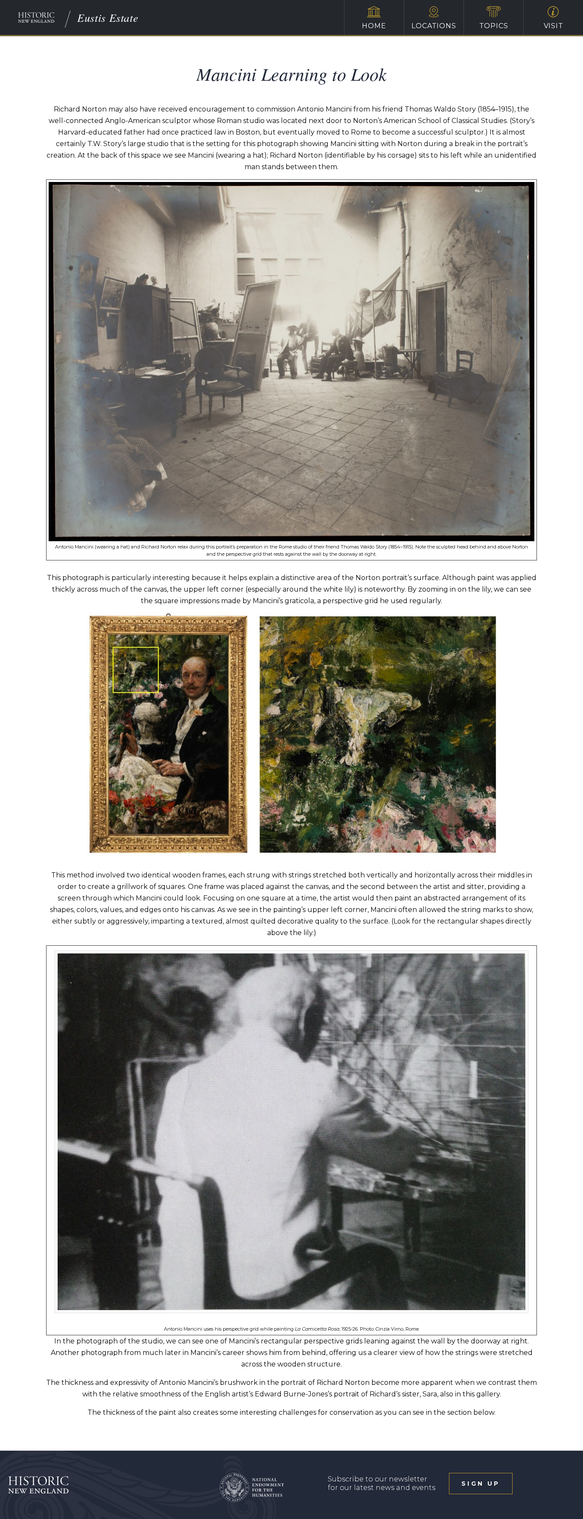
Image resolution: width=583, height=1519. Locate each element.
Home (374, 26)
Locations (433, 26)
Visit (553, 26)
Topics (493, 26)
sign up (480, 1483)
